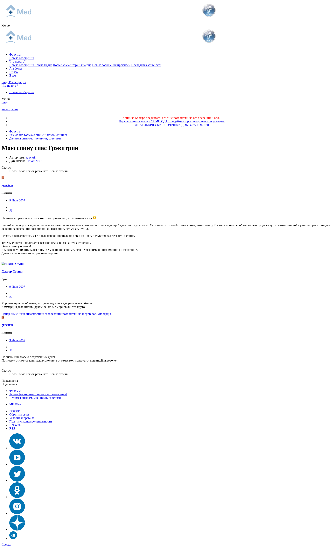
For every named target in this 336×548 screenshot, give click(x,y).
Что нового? (17, 61)
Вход (5, 102)
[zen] (17, 529)
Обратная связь (19, 414)
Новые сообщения (21, 58)
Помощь (14, 425)
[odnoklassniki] (17, 496)
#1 (10, 210)
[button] (6, 25)
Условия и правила (21, 418)
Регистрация (10, 109)
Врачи (13, 75)
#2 (10, 296)
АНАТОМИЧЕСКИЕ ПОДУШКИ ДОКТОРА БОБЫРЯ (172, 124)
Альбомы (15, 68)
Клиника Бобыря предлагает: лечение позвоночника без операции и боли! (171, 117)
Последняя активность (146, 65)
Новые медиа (43, 65)
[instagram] (17, 513)
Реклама (14, 411)
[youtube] (17, 464)
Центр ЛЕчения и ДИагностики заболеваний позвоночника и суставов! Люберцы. (57, 313)
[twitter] (17, 480)
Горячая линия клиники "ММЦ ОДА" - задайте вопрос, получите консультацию (172, 121)
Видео (13, 72)
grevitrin (31, 157)
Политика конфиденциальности (30, 421)
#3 (10, 350)
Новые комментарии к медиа (72, 65)
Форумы (15, 54)
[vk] (17, 448)
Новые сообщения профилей (111, 65)
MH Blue (15, 404)
